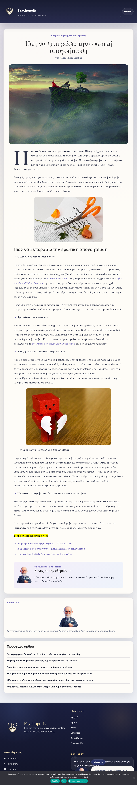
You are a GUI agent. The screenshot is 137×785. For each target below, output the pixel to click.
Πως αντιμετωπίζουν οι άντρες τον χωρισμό (45, 554)
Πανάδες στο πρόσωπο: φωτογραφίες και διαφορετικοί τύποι (40, 667)
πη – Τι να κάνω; (61, 543)
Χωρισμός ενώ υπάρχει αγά (34, 543)
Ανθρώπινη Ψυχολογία (63, 35)
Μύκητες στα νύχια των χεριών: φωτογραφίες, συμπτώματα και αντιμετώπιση (49, 673)
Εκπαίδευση (77, 738)
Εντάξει (55, 781)
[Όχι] (133, 778)
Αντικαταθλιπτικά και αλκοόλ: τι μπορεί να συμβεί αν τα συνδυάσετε (44, 686)
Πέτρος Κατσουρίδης (71, 58)
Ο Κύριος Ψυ (77, 743)
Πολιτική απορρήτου (78, 781)
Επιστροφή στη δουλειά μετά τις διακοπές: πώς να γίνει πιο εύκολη (43, 654)
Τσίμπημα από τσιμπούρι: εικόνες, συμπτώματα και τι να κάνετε (42, 660)
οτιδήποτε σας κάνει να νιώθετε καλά (53, 343)
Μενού (128, 11)
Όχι (63, 781)
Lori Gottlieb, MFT (57, 278)
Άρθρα (74, 722)
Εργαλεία (75, 733)
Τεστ (73, 727)
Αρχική (74, 717)
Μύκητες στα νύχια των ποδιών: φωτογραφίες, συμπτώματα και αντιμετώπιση (50, 680)
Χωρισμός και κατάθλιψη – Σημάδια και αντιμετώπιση (51, 548)
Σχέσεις (82, 35)
